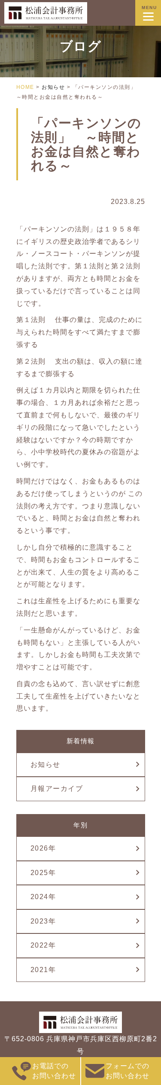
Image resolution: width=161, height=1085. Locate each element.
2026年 (43, 848)
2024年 (43, 896)
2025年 (43, 872)
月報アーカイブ (56, 788)
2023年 (43, 921)
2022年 (43, 945)
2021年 (43, 969)
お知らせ (45, 764)
